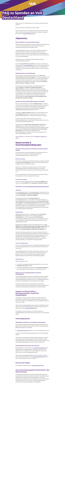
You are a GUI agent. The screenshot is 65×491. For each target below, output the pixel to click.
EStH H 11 (22, 136)
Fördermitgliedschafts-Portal (22, 330)
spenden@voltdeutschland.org (29, 33)
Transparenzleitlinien (28, 65)
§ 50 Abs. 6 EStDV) (38, 215)
